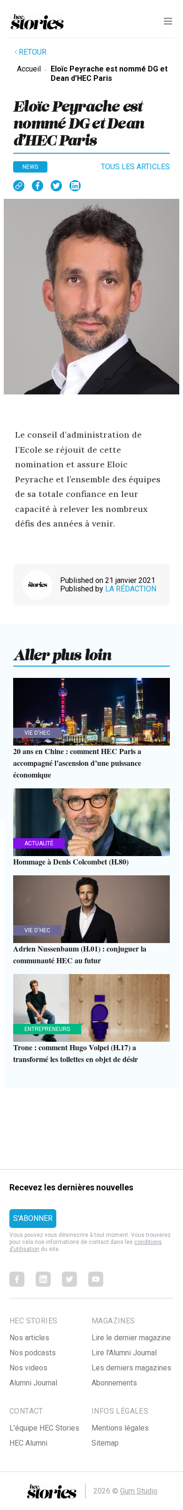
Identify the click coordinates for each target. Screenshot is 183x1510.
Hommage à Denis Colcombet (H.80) (71, 861)
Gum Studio (139, 1490)
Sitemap (105, 1443)
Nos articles (29, 1337)
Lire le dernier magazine (131, 1337)
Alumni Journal (33, 1382)
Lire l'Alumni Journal (124, 1352)
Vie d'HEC (37, 733)
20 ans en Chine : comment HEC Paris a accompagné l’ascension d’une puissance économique (77, 763)
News (30, 167)
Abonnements (114, 1382)
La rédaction (130, 588)
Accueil (29, 68)
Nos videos (28, 1367)
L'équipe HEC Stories (44, 1427)
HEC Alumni (28, 1443)
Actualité (38, 843)
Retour (32, 51)
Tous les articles (135, 166)
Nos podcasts (32, 1352)
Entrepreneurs (47, 1029)
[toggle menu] (168, 21)
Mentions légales (120, 1427)
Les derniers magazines (131, 1367)
